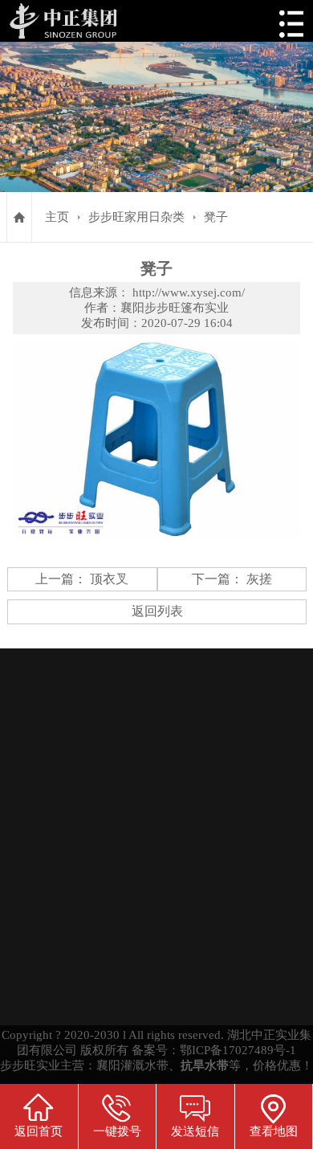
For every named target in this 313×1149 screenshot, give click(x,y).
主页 (57, 217)
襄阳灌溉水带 (132, 1065)
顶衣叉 (109, 579)
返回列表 (157, 611)
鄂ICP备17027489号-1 (238, 1050)
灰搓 (259, 579)
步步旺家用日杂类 (136, 217)
